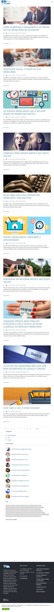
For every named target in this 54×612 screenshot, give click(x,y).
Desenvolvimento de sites (24, 507)
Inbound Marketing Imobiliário (22, 512)
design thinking (34, 507)
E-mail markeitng (10, 509)
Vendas (19, 411)
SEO (15, 516)
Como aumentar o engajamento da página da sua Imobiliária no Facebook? (26, 28)
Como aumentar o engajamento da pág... (22, 449)
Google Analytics (24, 510)
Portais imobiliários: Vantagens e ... (20, 475)
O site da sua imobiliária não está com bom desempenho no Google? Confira (24, 367)
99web (7, 505)
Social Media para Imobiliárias (43, 572)
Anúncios (13, 505)
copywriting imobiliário (11, 507)
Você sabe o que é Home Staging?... (20, 496)
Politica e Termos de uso (15, 606)
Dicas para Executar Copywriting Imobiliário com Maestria (21, 196)
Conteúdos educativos (41, 587)
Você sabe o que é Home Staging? (21, 408)
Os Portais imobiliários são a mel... (20, 459)
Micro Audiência (18, 514)
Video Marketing (36, 516)
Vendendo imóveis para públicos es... (21, 486)
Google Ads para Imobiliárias (12, 510)
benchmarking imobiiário (35, 505)
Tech (28, 372)
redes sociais (9, 516)
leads (38, 512)
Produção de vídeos (43, 514)
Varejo (30, 516)
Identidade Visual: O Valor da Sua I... (20, 454)
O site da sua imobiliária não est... (20, 491)
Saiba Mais (6, 43)
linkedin (42, 512)
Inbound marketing (10, 512)
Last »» (37, 428)
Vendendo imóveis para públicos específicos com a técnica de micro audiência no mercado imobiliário (22, 324)
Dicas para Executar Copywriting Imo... (21, 470)
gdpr (32, 509)
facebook (17, 509)
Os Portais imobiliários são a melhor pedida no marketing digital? (24, 112)
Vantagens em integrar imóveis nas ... (21, 480)
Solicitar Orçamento (40, 591)
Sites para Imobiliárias (22, 516)
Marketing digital (10, 514)
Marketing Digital (22, 33)
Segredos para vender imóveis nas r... (21, 465)
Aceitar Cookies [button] (6, 609)
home (31, 510)
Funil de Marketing (25, 509)
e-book (41, 507)
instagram (33, 512)
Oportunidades (39, 589)
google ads (37, 509)
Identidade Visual (38, 510)
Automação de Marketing (22, 505)
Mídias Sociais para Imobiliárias (31, 514)
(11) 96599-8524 (24, 578)
